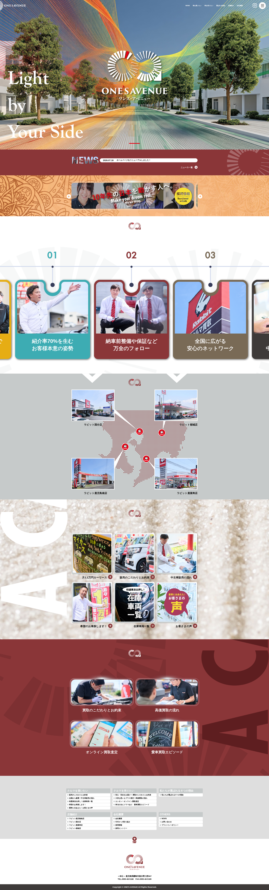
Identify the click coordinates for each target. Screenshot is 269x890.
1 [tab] (134, 143)
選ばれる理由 (220, 5)
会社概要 (240, 5)
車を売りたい (208, 5)
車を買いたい (197, 5)
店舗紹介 (231, 5)
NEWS (187, 5)
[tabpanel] (134, 75)
